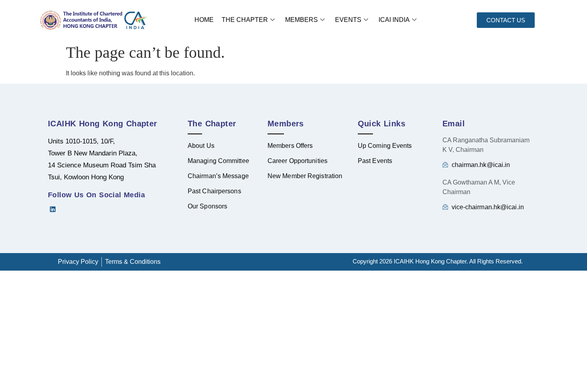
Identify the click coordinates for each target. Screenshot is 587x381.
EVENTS (348, 19)
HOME (204, 19)
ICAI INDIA (394, 19)
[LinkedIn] (56, 209)
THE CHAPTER (245, 19)
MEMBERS (301, 19)
